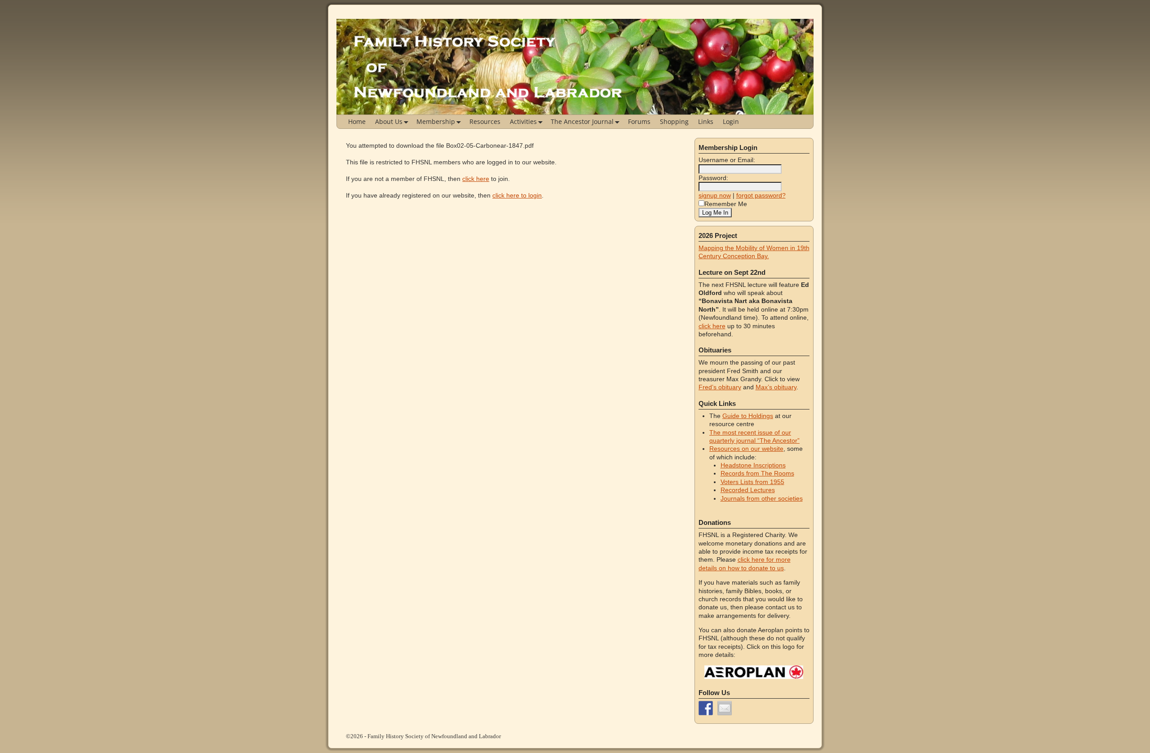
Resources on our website (746, 448)
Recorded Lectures (748, 489)
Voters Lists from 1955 (752, 481)
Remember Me (725, 203)
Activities (523, 121)
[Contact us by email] (724, 708)
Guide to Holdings (747, 415)
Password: (713, 177)
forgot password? (761, 195)
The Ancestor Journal (582, 121)
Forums (639, 121)
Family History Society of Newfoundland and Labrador (434, 736)
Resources (484, 121)
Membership (435, 121)
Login (731, 121)
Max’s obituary (776, 387)
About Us (388, 121)
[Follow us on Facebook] (706, 708)
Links (705, 121)
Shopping (674, 121)
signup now (715, 195)
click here (475, 178)
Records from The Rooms (757, 473)
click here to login (517, 195)
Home (357, 121)
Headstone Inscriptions (753, 465)
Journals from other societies (762, 498)
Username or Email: (727, 159)
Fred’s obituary (720, 387)
